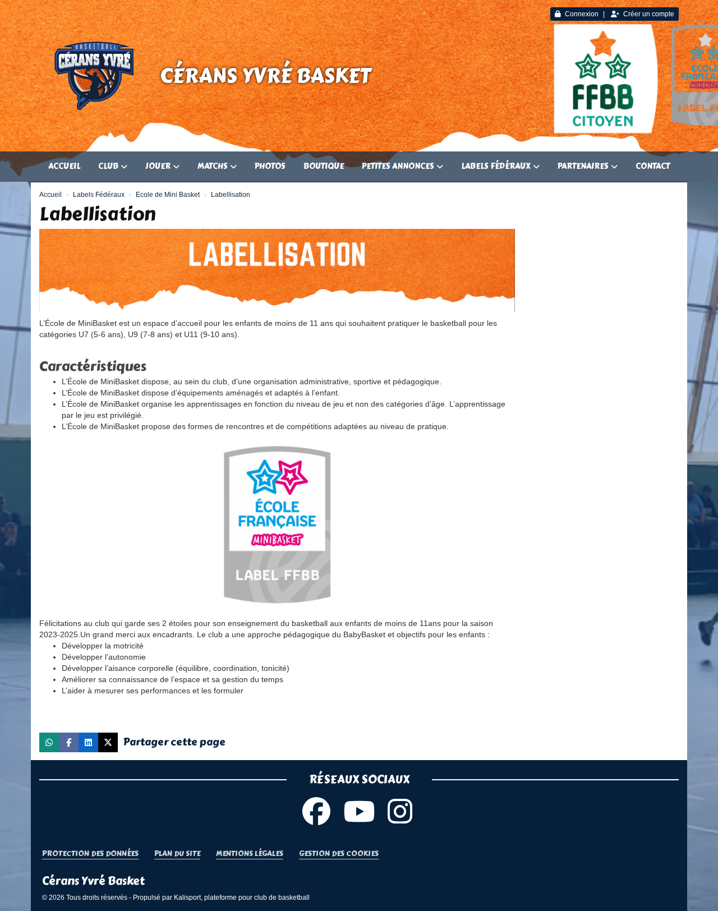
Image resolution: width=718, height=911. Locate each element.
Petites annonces (398, 166)
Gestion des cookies (339, 854)
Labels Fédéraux (496, 166)
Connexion (582, 14)
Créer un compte (648, 14)
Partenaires (583, 166)
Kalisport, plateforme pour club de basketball (242, 897)
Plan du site (177, 854)
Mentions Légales (249, 854)
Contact (653, 166)
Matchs (212, 166)
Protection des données (90, 854)
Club (108, 166)
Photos (270, 166)
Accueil (64, 166)
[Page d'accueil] (95, 75)
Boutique (323, 166)
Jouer (158, 166)
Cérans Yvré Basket (265, 75)
